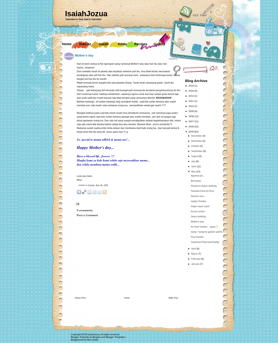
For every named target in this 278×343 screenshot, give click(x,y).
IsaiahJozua (86, 13)
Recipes (140, 44)
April (193, 248)
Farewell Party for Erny (202, 191)
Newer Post (80, 298)
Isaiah (104, 44)
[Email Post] (77, 204)
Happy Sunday (198, 201)
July (193, 161)
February (196, 259)
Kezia (122, 44)
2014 (191, 96)
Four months (197, 237)
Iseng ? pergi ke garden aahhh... (207, 232)
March (194, 253)
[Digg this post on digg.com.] (79, 194)
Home (66, 44)
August (195, 156)
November (197, 141)
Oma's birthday (198, 216)
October (195, 146)
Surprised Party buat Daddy (205, 242)
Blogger (97, 337)
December (197, 136)
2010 (191, 106)
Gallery (159, 44)
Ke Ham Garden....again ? (204, 226)
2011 (191, 101)
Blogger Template (80, 337)
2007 (191, 121)
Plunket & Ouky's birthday (204, 186)
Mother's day (84, 55)
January (195, 264)
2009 (191, 111)
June (194, 166)
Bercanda (196, 181)
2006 (191, 126)
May (193, 171)
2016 (191, 91)
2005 (191, 131)
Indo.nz (85, 44)
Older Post (173, 298)
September (197, 151)
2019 (191, 85)
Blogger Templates (115, 337)
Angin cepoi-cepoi (200, 206)
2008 (191, 116)
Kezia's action (198, 211)
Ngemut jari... (197, 175)
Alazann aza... (198, 196)
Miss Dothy (92, 339)
